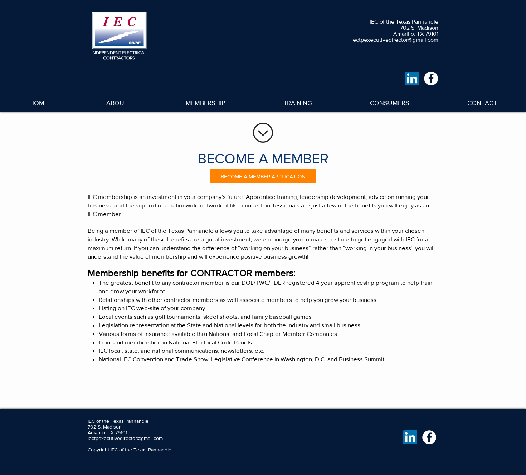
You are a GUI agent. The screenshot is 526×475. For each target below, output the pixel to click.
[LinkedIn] (412, 78)
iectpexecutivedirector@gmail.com (394, 40)
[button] (205, 103)
